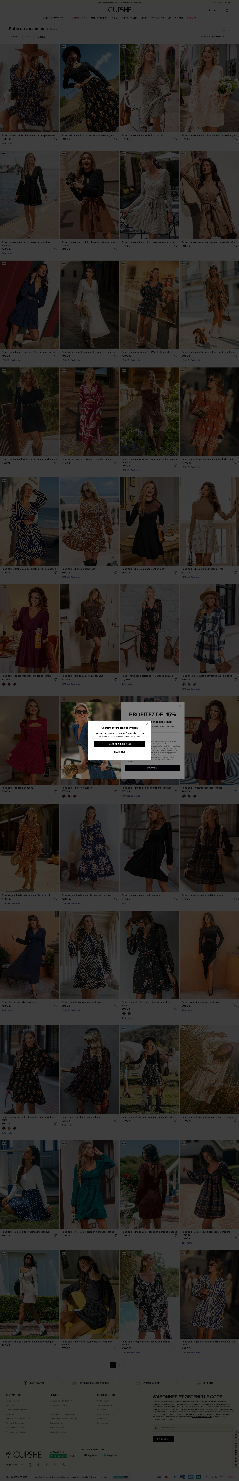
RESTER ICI (119, 752)
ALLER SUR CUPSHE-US (120, 744)
